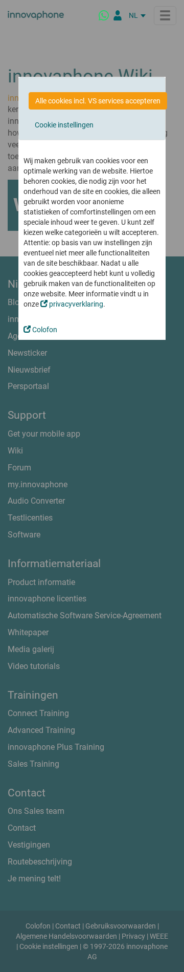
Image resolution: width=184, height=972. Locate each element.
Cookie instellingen (64, 125)
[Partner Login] (117, 15)
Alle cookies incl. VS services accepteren (97, 101)
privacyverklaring (75, 304)
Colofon (44, 330)
